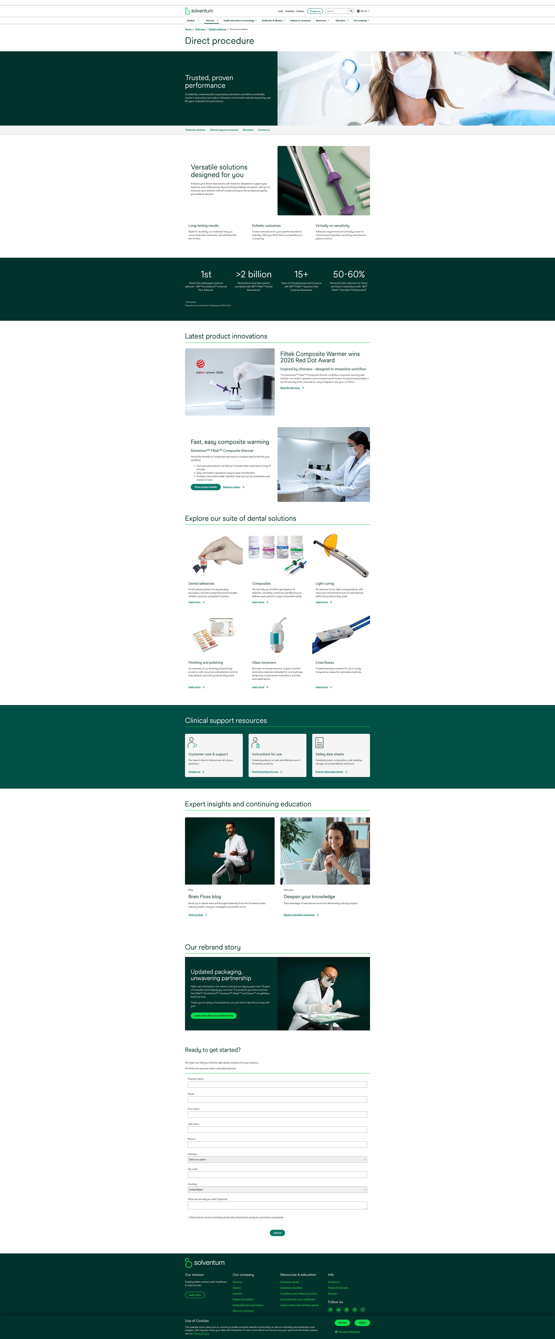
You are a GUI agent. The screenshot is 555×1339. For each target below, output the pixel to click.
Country (193, 1184)
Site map (332, 1293)
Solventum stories (289, 1281)
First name (194, 1109)
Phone (192, 1139)
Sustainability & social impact (248, 1305)
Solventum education (291, 1287)
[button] (348, 1331)
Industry (193, 1154)
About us (237, 1281)
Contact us (334, 1281)
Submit (277, 1232)
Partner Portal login (338, 1287)
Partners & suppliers (243, 1299)
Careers (300, 11)
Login (280, 11)
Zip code (193, 1169)
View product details (206, 487)
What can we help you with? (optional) (207, 1199)
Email (191, 1094)
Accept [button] (342, 1322)
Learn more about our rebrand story (214, 1015)
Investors (289, 11)
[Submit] (351, 11)
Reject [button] (362, 1322)
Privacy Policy (201, 1334)
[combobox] (339, 11)
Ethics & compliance (243, 1310)
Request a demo (231, 487)
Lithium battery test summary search (299, 1305)
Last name (194, 1124)
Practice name (196, 1079)
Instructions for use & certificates (297, 1299)
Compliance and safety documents (298, 1293)
